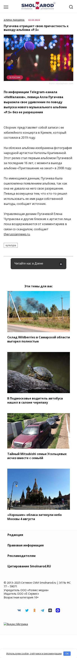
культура (11, 245)
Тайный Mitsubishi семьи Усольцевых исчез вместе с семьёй (37, 456)
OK (67, 653)
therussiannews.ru (17, 234)
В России (15, 77)
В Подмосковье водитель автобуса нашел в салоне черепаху (35, 400)
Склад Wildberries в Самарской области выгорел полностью (38, 339)
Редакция (15, 535)
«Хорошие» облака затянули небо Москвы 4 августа (34, 517)
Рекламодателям (21, 556)
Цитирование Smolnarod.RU (29, 566)
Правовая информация (25, 545)
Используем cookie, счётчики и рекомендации (34, 653)
